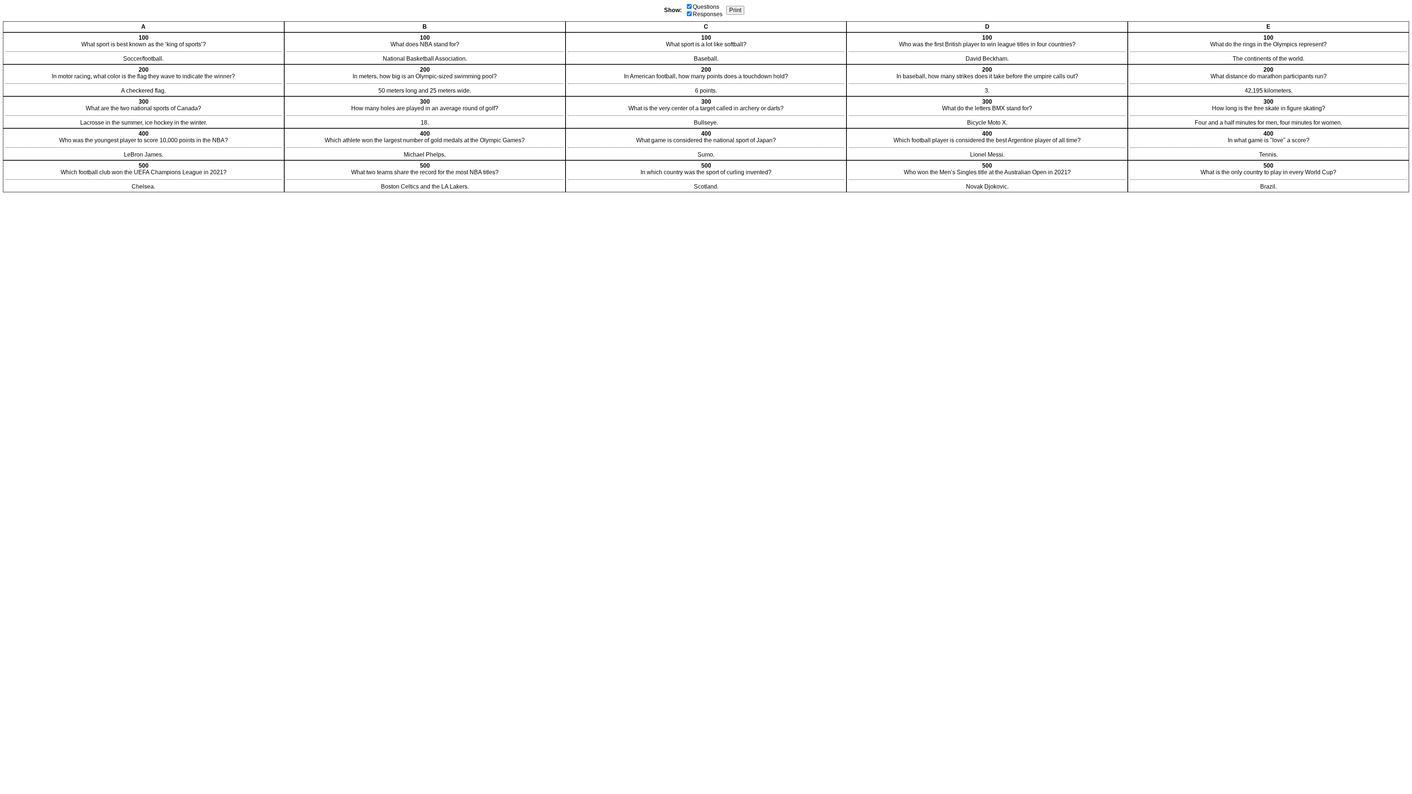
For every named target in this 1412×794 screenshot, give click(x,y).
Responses (708, 14)
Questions (706, 7)
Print (735, 10)
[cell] (143, 48)
